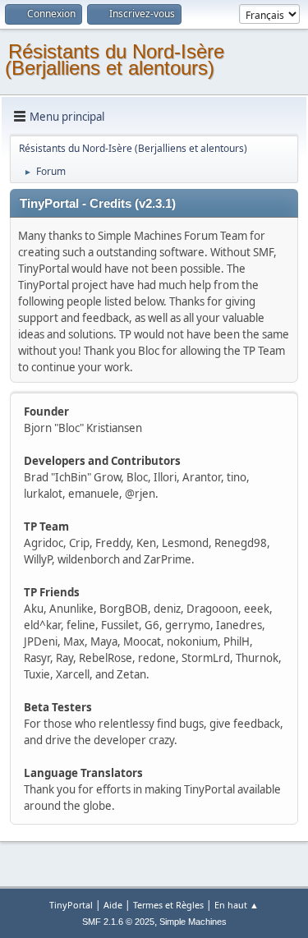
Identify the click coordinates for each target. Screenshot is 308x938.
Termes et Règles (168, 905)
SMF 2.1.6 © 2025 (118, 922)
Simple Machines (193, 922)
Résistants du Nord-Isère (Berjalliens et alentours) (114, 59)
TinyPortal (71, 905)
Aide (112, 905)
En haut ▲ (236, 905)
